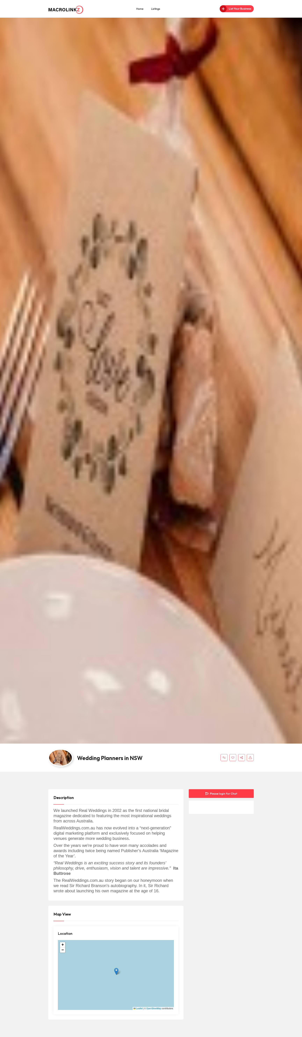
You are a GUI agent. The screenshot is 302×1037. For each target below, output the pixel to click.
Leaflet (139, 1008)
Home (139, 8)
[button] (116, 971)
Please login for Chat (223, 793)
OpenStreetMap (153, 1008)
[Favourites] (232, 757)
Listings (155, 8)
